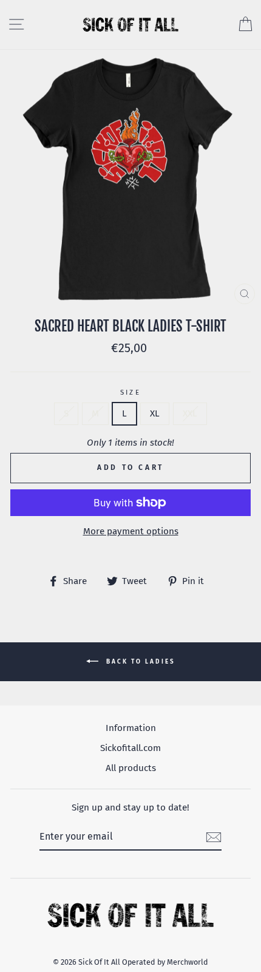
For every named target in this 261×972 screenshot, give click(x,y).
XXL (190, 413)
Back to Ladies (139, 661)
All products (131, 768)
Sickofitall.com (130, 748)
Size (130, 392)
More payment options (130, 531)
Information (131, 727)
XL (155, 413)
